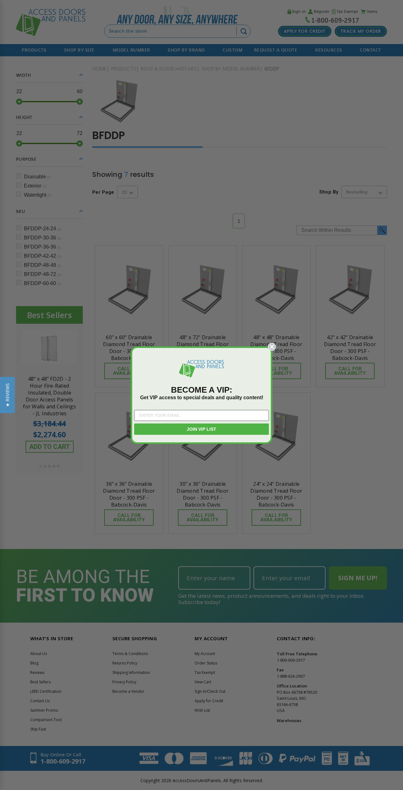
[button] (7, 395)
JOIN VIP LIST (201, 429)
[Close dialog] (272, 347)
